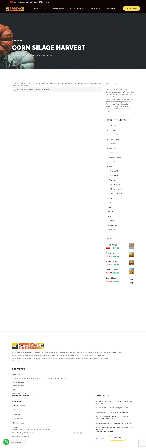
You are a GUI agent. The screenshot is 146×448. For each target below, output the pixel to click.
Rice (110, 166)
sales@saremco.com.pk (20, 393)
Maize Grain (113, 162)
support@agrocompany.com (21, 436)
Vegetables (111, 230)
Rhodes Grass (114, 139)
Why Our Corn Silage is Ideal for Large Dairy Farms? (112, 408)
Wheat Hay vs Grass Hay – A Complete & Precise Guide (113, 423)
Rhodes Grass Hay (19, 405)
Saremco (111, 220)
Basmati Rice (114, 171)
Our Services (111, 8)
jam (109, 207)
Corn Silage (113, 130)
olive (109, 216)
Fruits (109, 202)
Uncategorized (113, 225)
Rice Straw (113, 148)
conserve (111, 198)
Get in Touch (132, 8)
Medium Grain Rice (116, 189)
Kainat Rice (114, 175)
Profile (44, 8)
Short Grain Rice (116, 193)
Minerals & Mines (76, 8)
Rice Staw (112, 144)
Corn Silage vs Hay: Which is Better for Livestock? (112, 412)
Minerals (110, 211)
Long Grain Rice (115, 184)
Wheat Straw (113, 153)
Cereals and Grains (114, 157)
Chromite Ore (17, 427)
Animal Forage (58, 8)
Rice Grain (112, 180)
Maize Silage (113, 135)
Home (36, 8)
